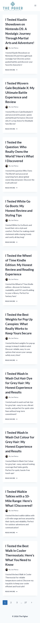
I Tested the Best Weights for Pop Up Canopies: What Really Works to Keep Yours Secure (19, 324)
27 (26, 602)
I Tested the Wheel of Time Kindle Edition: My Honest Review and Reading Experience (19, 265)
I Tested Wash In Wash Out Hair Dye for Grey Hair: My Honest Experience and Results (18, 383)
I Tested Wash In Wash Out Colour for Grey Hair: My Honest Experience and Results (19, 442)
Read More (11, 70)
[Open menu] (35, 5)
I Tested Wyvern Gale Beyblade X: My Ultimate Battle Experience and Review (19, 92)
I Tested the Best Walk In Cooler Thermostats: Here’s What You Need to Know (19, 555)
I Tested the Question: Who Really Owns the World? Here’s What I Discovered (19, 151)
